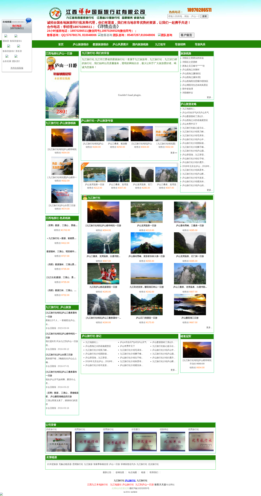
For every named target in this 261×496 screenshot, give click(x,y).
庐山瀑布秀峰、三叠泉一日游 (190, 225)
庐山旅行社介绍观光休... (193, 181)
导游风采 (200, 44)
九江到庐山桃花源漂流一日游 (103, 287)
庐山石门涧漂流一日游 (146, 318)
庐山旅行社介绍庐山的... (193, 185)
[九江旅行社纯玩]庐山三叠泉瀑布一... (103, 318)
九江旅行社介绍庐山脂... (193, 151)
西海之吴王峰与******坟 (193, 66)
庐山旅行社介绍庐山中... (193, 139)
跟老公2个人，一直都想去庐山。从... (61, 322)
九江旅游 (88, 464)
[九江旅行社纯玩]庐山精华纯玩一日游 (103, 225)
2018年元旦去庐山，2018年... (196, 166)
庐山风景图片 (121, 44)
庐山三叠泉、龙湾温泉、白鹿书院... (103, 256)
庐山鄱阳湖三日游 (190, 318)
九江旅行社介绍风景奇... (193, 170)
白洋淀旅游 (52, 464)
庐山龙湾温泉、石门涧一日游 (190, 256)
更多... (210, 97)
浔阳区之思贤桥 (189, 62)
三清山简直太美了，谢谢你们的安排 (62, 402)
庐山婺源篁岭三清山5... (193, 116)
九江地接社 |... (189, 108)
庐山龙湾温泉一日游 (94, 184)
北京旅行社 (153, 464)
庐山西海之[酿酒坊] (191, 73)
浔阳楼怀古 (187, 92)
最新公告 (107, 472)
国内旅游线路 (140, 44)
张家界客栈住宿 (100, 464)
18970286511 (17, 28)
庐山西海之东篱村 (190, 69)
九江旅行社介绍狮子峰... (193, 147)
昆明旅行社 (77, 464)
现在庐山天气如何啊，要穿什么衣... (60, 381)
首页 (61, 44)
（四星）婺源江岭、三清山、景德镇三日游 (67, 290)
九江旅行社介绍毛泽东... (193, 135)
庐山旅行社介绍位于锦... (193, 158)
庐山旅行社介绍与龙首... (193, 178)
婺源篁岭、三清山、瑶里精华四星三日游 (66, 251)
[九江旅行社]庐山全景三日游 (62, 205)
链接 (143, 472)
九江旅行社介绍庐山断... (193, 174)
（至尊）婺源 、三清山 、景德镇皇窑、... (66, 225)
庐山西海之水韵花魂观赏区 (195, 120)
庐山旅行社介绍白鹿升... (193, 162)
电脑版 (134, 492)
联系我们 (154, 472)
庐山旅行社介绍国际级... (193, 143)
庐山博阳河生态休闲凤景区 (195, 85)
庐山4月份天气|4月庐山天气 (195, 112)
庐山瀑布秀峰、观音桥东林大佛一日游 (147, 256)
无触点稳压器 (65, 464)
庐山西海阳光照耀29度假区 (195, 81)
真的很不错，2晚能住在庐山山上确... (61, 360)
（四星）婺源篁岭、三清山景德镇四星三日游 (68, 264)
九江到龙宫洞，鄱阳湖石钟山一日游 (147, 287)
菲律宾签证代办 (128, 464)
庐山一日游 (114, 464)
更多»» (173, 152)
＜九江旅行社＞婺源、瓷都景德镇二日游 (66, 238)
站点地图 (132, 472)
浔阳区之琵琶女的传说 (193, 58)
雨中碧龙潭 (187, 89)
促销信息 (120, 472)
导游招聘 (180, 44)
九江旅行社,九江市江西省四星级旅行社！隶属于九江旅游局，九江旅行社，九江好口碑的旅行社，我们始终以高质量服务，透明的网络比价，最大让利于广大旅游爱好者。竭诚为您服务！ (129, 63)
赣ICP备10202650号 (139, 488)
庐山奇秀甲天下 (189, 124)
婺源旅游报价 (101, 44)
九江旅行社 (142, 464)
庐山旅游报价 (81, 44)
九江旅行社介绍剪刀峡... (193, 131)
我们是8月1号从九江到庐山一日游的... (62, 343)
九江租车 (160, 44)
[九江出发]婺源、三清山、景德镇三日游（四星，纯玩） (73, 277)
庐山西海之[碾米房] (191, 77)
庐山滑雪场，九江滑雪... (193, 154)
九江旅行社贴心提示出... (193, 128)
